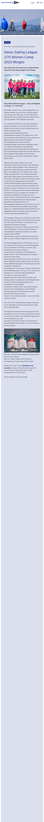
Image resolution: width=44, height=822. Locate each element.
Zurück (7, 42)
